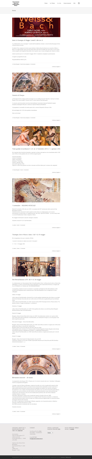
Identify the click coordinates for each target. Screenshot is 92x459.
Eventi (21, 64)
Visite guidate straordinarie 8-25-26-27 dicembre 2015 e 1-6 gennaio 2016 (36, 149)
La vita (59, 3)
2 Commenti (22, 248)
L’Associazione (67, 3)
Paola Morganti (16, 64)
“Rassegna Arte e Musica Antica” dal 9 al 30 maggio (28, 234)
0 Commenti (32, 64)
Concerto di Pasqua (18, 95)
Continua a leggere (56, 66)
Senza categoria (26, 64)
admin (15, 225)
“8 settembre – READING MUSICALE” (24, 205)
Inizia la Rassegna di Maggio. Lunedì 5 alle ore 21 (27, 40)
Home (46, 3)
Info (74, 3)
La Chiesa (52, 3)
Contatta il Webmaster (66, 457)
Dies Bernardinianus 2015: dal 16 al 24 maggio (26, 279)
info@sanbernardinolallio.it (36, 438)
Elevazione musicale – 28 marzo (22, 377)
